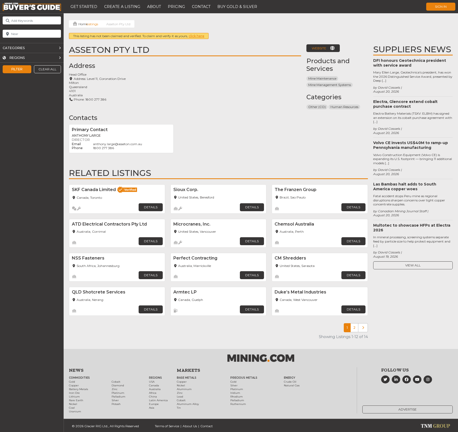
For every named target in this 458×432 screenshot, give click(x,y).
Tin (179, 407)
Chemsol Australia (294, 224)
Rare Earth (76, 400)
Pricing (176, 6)
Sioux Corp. (185, 189)
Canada (154, 385)
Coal (72, 407)
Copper (74, 385)
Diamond (118, 385)
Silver (115, 400)
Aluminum (184, 389)
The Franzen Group (295, 189)
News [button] (76, 370)
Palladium (118, 396)
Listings (92, 24)
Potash (116, 404)
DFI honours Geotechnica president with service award (409, 63)
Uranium (75, 411)
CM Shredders (290, 258)
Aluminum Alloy (188, 404)
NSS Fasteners (88, 258)
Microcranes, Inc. (191, 224)
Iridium (235, 393)
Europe (154, 404)
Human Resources (344, 107)
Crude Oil (290, 381)
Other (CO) (317, 107)
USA (152, 381)
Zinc (114, 389)
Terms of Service (167, 426)
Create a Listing (122, 6)
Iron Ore (74, 393)
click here (196, 36)
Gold (72, 381)
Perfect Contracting (195, 258)
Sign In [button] (441, 6)
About (154, 6)
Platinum (118, 393)
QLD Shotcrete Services (98, 292)
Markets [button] (188, 370)
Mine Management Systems (329, 85)
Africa (152, 393)
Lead (180, 396)
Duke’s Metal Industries (300, 292)
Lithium (74, 396)
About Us (190, 426)
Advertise (407, 409)
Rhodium (236, 396)
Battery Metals (78, 389)
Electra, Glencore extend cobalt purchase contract (405, 104)
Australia (155, 389)
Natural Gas (292, 385)
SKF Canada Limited (94, 189)
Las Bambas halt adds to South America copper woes (404, 186)
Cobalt (116, 381)
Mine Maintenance (322, 78)
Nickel (73, 404)
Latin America (158, 400)
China (153, 396)
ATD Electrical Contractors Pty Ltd (109, 224)
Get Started (84, 6)
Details (150, 207)
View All (413, 265)
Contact (201, 6)
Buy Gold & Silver (237, 6)
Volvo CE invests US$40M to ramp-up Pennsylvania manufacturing (410, 145)
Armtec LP (185, 292)
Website (319, 48)
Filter (17, 69)
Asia (151, 407)
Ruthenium (238, 404)
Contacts (83, 118)
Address (82, 66)
